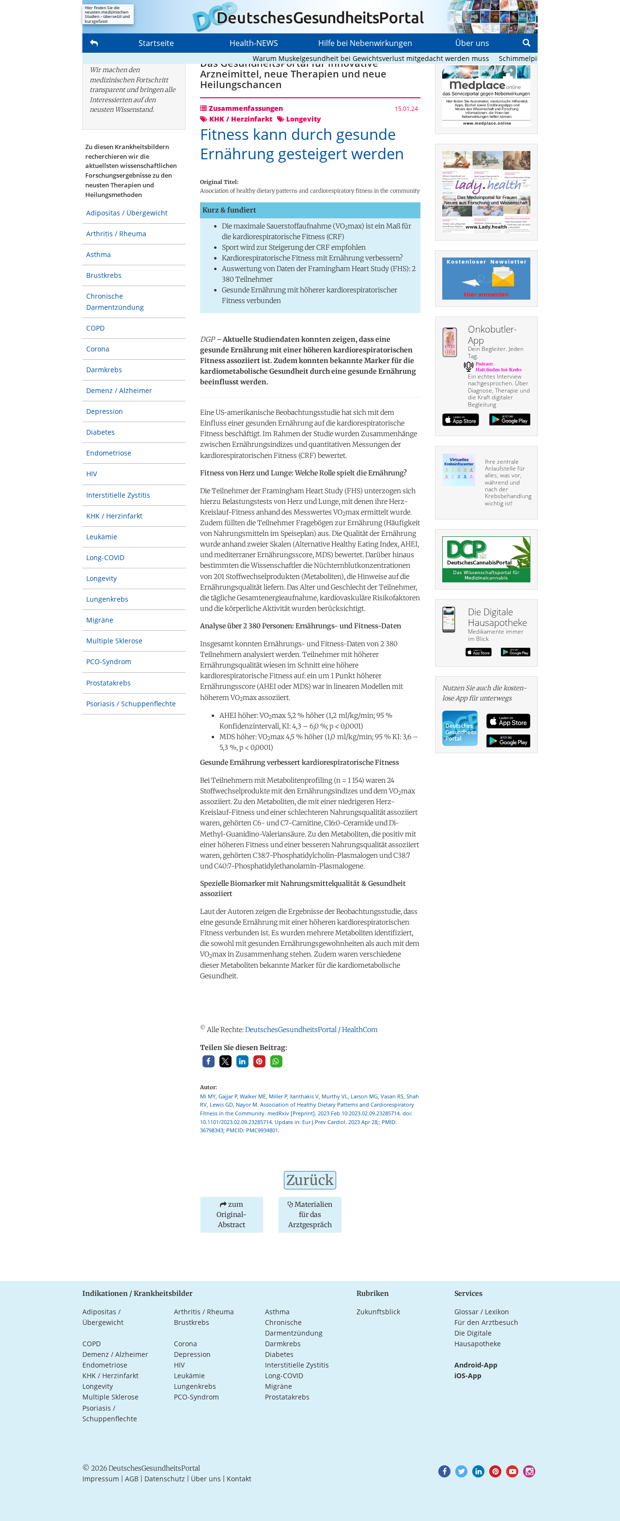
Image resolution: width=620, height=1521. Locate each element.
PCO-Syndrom (108, 661)
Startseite (156, 43)
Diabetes (100, 432)
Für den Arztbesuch (486, 1322)
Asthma (98, 254)
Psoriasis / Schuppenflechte (131, 703)
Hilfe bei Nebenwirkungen (365, 43)
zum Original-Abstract (232, 1214)
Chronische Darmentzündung (115, 301)
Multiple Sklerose (114, 640)
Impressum (100, 1478)
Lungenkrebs (107, 599)
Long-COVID (105, 557)
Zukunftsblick (378, 1311)
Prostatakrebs (108, 682)
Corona (97, 348)
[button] (208, 1061)
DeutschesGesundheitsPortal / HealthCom (311, 1029)
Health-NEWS (254, 43)
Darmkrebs (104, 369)
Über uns (472, 43)
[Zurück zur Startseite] (310, 16)
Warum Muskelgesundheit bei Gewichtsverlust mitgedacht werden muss (349, 58)
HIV (91, 473)
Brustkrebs (104, 275)
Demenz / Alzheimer (119, 390)
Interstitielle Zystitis (118, 495)
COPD (95, 328)
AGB (132, 1478)
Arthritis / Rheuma (116, 233)
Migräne (99, 619)
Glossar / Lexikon (481, 1311)
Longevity (101, 578)
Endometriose (108, 452)
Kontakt (239, 1478)
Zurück (310, 1180)
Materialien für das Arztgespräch (310, 1214)
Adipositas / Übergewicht (127, 212)
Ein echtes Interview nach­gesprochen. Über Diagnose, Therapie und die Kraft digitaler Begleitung (499, 390)
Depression (104, 411)
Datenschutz (164, 1478)
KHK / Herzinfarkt (114, 515)
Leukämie (101, 536)
